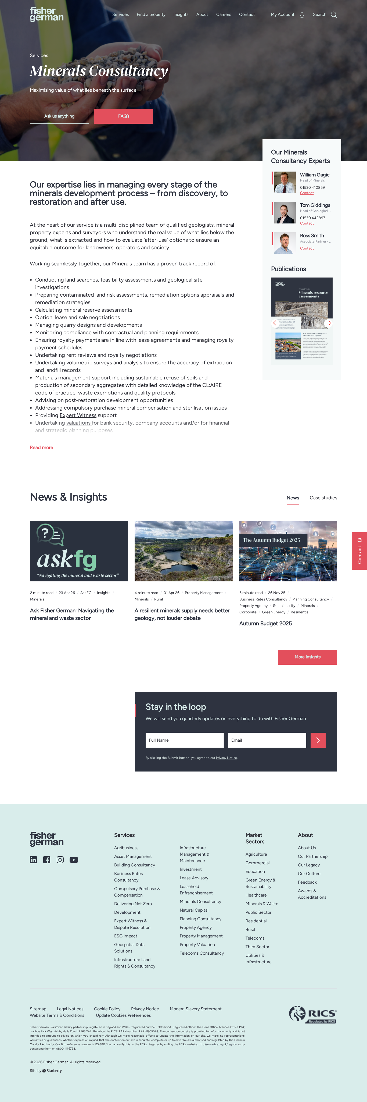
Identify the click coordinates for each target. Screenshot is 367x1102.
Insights (181, 14)
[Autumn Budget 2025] (288, 551)
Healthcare (256, 895)
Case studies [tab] (323, 498)
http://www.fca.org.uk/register (218, 1044)
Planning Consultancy (200, 918)
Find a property (151, 14)
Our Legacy (309, 865)
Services (120, 14)
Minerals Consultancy (200, 901)
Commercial (258, 862)
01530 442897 (312, 218)
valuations (79, 423)
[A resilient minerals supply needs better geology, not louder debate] (184, 551)
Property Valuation (197, 944)
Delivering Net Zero (133, 903)
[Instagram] (62, 859)
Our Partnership (313, 856)
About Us (307, 847)
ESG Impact (125, 936)
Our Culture (309, 873)
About (202, 14)
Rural (250, 929)
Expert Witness (78, 415)
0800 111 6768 (65, 1048)
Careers (223, 14)
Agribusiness (126, 847)
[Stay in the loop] (318, 740)
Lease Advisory (194, 877)
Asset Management (133, 856)
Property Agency (196, 927)
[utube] (75, 859)
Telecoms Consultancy (202, 953)
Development (127, 912)
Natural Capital (194, 910)
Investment (191, 869)
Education (255, 871)
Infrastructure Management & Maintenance (194, 854)
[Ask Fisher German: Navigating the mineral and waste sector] (79, 551)
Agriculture (256, 854)
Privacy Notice (226, 758)
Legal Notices (70, 1008)
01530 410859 (312, 187)
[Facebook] (49, 859)
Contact (247, 14)
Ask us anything (59, 116)
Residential (256, 920)
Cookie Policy (107, 1008)
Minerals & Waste (262, 903)
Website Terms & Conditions (57, 1015)
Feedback (307, 882)
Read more (41, 447)
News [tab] (293, 498)
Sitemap (38, 1008)
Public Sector (258, 912)
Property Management (201, 936)
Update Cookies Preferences (123, 1015)
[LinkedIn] (35, 859)
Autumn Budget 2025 (265, 623)
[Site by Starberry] (52, 1070)
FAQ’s (123, 116)
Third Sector (257, 946)
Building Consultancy (134, 865)
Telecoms (255, 938)
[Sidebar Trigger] (359, 551)
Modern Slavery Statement (196, 1008)
